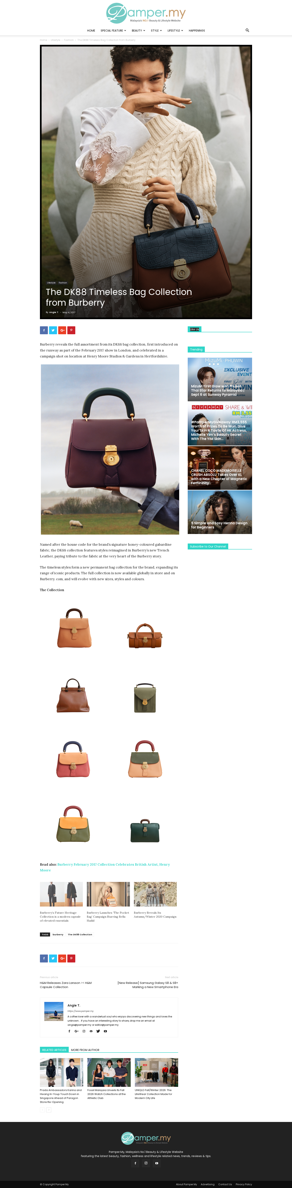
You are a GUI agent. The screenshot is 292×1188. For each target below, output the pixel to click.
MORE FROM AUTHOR (85, 1050)
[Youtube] (106, 1031)
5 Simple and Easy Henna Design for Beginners (219, 525)
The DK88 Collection (80, 934)
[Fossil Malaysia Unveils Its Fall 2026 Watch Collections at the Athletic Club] (109, 1072)
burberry (58, 934)
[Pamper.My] (146, 13)
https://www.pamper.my (81, 1011)
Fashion (69, 40)
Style (155, 31)
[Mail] (92, 1031)
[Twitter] (99, 1031)
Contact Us (225, 1184)
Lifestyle (174, 31)
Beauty (137, 31)
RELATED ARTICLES (54, 1050)
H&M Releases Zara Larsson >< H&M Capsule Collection (66, 985)
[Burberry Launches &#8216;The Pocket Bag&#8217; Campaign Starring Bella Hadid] (108, 894)
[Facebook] (71, 1031)
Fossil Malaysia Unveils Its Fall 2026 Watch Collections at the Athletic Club (106, 1094)
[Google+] (78, 1031)
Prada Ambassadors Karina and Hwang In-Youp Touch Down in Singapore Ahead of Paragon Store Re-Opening (61, 1096)
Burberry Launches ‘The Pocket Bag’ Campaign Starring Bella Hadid (108, 916)
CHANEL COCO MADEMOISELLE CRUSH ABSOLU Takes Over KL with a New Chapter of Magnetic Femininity (219, 476)
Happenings (197, 31)
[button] (247, 31)
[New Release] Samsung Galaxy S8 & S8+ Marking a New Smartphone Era (148, 985)
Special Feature (112, 31)
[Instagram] (85, 1031)
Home (91, 31)
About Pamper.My (186, 1184)
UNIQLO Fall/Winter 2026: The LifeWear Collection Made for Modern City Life (153, 1094)
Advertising (208, 1184)
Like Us (194, 329)
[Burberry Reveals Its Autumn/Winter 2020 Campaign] (155, 894)
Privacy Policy (244, 1184)
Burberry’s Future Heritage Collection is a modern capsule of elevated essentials (60, 916)
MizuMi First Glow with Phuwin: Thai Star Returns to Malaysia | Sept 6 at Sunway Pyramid (217, 390)
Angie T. (54, 312)
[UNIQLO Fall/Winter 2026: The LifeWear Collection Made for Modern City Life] (156, 1072)
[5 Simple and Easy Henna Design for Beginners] (220, 512)
